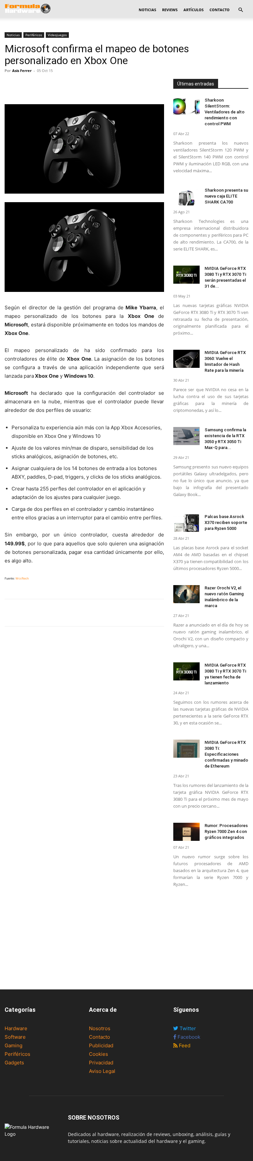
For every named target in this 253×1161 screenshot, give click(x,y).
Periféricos (33, 35)
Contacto (220, 9)
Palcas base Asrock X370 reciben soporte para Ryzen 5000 (226, 522)
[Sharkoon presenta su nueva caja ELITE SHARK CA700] (186, 196)
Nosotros (99, 1028)
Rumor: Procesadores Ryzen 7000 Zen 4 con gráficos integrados (226, 831)
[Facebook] (11, 85)
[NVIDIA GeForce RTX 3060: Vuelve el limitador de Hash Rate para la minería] (186, 359)
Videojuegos (57, 35)
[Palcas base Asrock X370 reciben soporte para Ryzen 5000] (186, 523)
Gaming (13, 1045)
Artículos (193, 9)
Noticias (147, 9)
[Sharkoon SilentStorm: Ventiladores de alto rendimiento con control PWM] (186, 106)
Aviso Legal (102, 1071)
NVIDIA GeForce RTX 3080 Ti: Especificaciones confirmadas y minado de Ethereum (226, 754)
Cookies (98, 1054)
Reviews (170, 9)
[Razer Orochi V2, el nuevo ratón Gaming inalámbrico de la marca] (186, 594)
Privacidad (101, 1062)
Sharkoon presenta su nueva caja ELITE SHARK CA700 (226, 196)
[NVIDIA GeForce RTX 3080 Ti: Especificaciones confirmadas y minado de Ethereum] (186, 749)
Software (15, 1037)
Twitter (187, 1028)
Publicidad (101, 1045)
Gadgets (14, 1062)
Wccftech (22, 578)
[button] (240, 10)
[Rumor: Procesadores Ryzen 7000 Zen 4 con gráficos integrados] (186, 832)
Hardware (16, 1028)
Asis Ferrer (22, 70)
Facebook (188, 1037)
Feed (184, 1045)
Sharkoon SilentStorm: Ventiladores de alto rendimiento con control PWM (224, 112)
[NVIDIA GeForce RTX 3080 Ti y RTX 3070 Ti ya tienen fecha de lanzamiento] (186, 671)
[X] (26, 85)
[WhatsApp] (41, 85)
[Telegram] (56, 85)
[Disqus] (84, 722)
